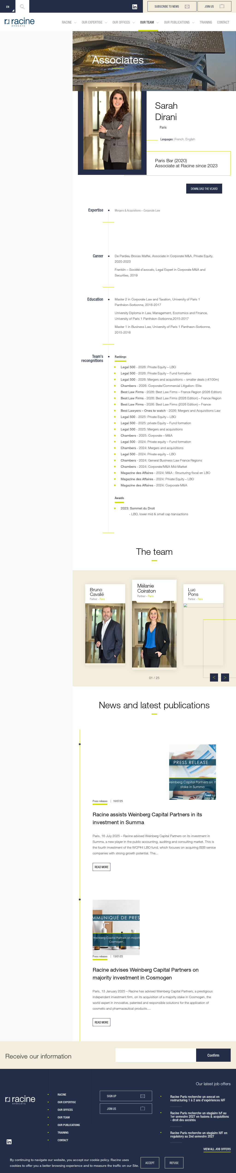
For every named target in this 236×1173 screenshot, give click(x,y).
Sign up (111, 1096)
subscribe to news (167, 6)
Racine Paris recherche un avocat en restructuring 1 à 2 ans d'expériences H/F (197, 1098)
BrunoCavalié (97, 592)
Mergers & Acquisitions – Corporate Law (137, 210)
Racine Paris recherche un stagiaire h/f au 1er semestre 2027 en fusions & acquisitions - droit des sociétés (199, 1116)
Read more (101, 867)
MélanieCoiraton (146, 588)
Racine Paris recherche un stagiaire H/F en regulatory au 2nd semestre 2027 (198, 1134)
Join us (209, 6)
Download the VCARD (204, 189)
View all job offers (217, 1149)
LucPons (193, 592)
